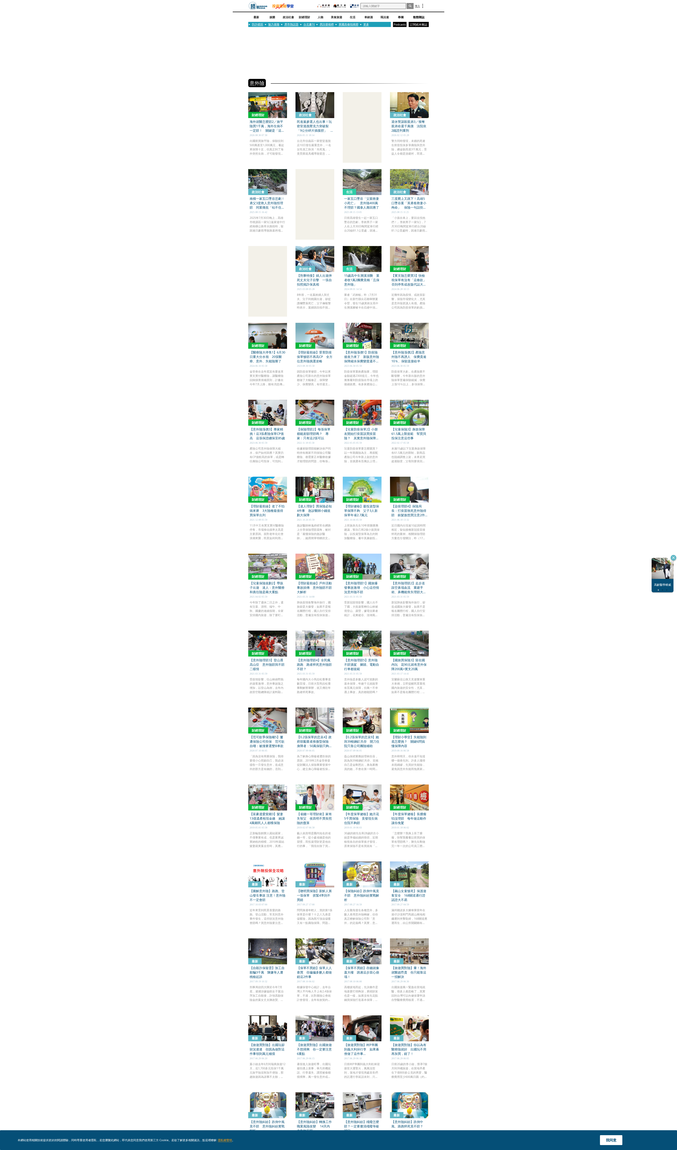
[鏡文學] (340, 5)
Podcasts (400, 24)
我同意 (611, 1140)
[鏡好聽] (323, 5)
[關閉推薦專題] (673, 558)
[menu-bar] (423, 6)
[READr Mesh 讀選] (354, 6)
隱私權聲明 (225, 1140)
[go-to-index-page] (258, 6)
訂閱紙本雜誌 (418, 24)
